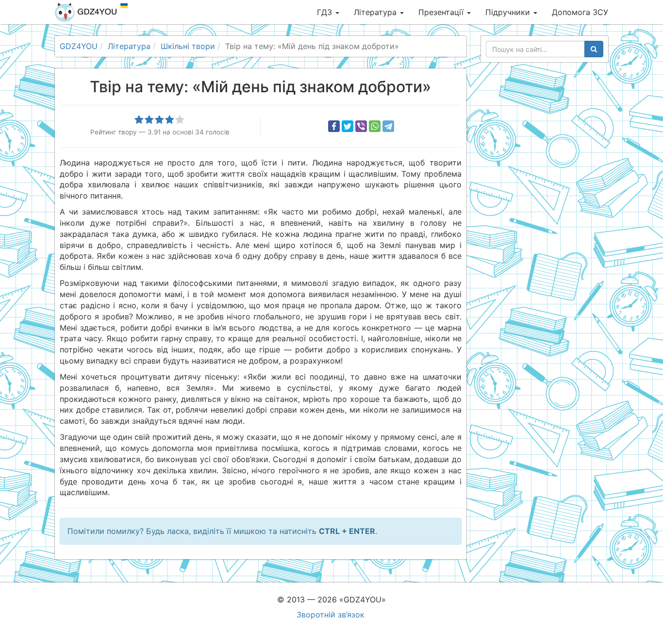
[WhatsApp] (375, 126)
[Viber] (361, 126)
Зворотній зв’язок (331, 614)
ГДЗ (325, 12)
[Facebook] (334, 126)
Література (376, 12)
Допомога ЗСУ (580, 12)
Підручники (508, 12)
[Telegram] (388, 126)
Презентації (442, 12)
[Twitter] (347, 126)
